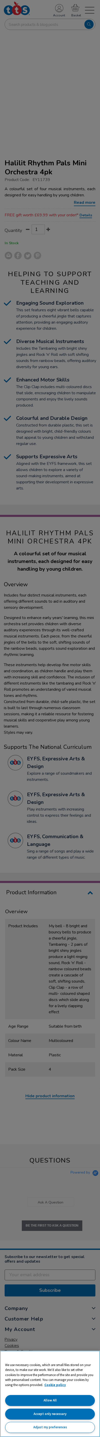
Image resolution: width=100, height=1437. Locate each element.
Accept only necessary (50, 1414)
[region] (50, 1394)
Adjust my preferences (50, 1427)
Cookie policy (55, 1385)
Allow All (50, 1400)
